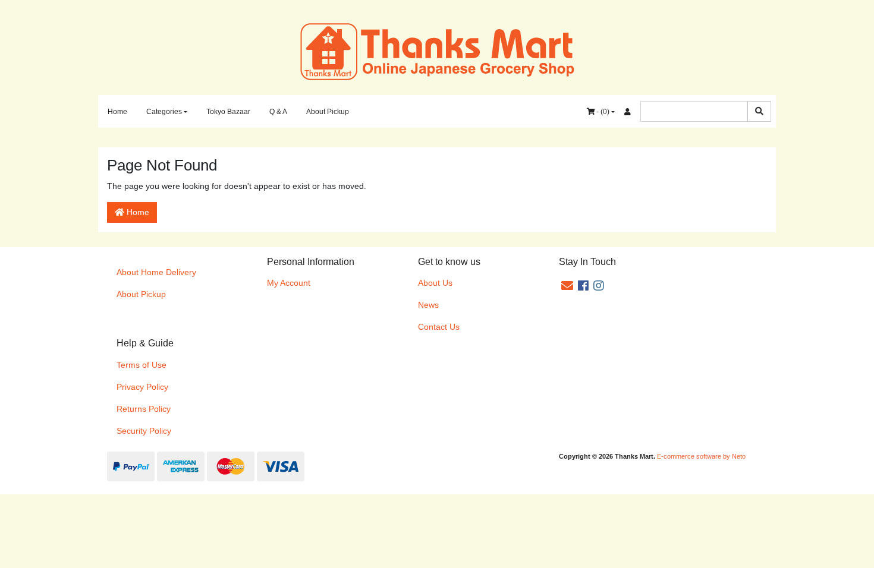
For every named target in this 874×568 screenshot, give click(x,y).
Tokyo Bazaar (228, 112)
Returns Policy (144, 409)
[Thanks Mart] (437, 50)
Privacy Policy (142, 387)
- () (602, 112)
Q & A (278, 112)
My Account (288, 283)
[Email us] (567, 285)
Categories (164, 112)
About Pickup (327, 112)
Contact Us (439, 327)
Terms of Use (141, 365)
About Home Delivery (156, 272)
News (428, 305)
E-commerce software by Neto (701, 456)
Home (117, 112)
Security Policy (144, 431)
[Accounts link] (628, 112)
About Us (435, 283)
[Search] (759, 111)
